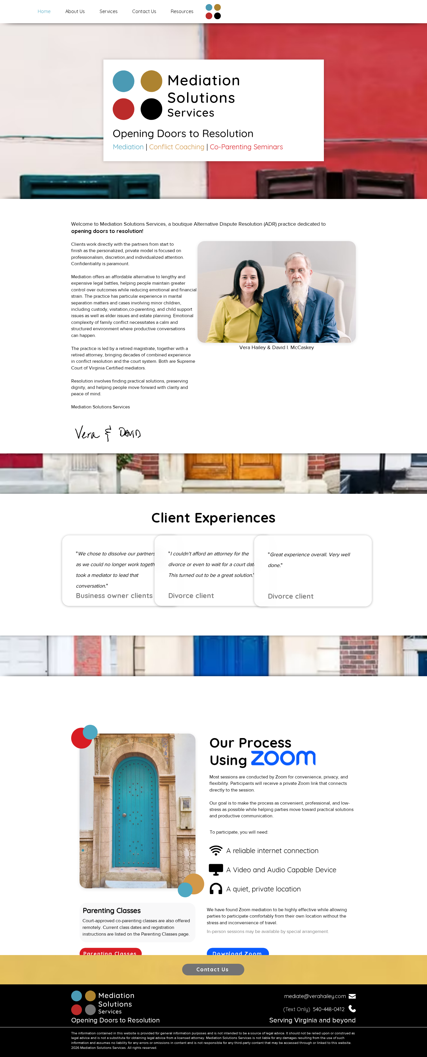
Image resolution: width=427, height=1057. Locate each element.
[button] (108, 11)
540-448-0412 (329, 1009)
